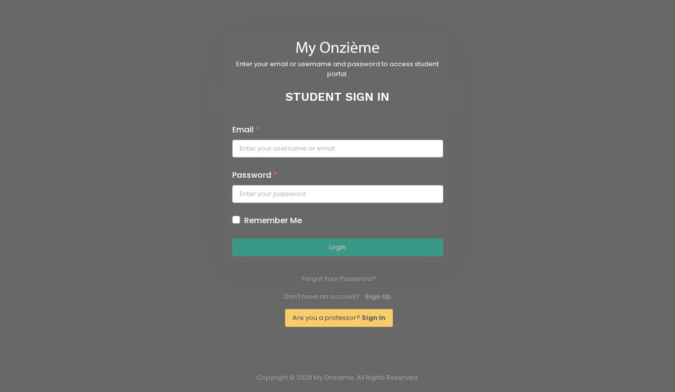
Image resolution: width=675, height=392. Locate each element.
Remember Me (273, 220)
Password (254, 175)
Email (245, 129)
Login (337, 247)
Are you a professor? (339, 317)
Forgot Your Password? (339, 278)
